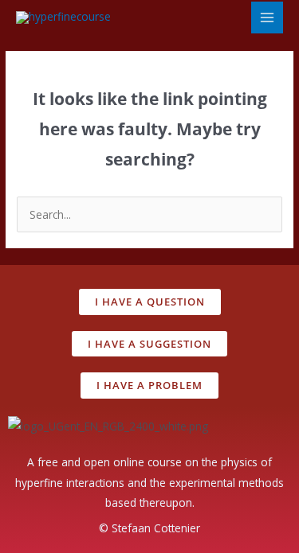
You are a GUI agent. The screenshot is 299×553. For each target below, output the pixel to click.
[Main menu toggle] (267, 18)
